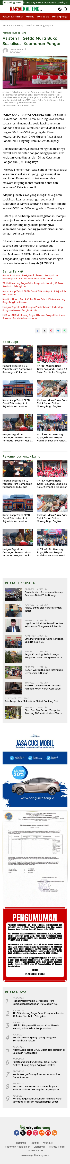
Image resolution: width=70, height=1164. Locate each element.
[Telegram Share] (58, 330)
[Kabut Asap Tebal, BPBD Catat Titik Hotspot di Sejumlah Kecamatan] (18, 388)
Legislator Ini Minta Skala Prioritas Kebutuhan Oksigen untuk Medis (44, 625)
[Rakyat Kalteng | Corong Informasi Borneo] (25, 9)
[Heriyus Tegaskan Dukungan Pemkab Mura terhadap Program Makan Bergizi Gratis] (18, 422)
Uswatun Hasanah (18, 49)
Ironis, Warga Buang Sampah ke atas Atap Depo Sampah (37, 1076)
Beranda (21, 1142)
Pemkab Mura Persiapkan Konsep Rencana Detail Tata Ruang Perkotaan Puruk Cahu (44, 594)
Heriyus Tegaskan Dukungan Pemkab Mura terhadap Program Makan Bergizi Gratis (33, 309)
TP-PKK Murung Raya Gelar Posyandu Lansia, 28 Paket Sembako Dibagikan (33, 285)
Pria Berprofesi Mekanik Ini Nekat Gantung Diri (31, 701)
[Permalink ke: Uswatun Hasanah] (5, 50)
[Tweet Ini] (44, 330)
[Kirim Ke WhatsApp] (64, 330)
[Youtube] (48, 1133)
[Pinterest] (29, 1133)
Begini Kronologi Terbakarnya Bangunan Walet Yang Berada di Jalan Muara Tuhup (43, 656)
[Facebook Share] (37, 330)
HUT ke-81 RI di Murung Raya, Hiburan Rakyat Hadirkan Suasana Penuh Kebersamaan (34, 317)
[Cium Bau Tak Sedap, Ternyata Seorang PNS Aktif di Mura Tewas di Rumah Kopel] (13, 712)
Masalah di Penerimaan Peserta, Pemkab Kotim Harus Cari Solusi (43, 687)
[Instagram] (35, 1133)
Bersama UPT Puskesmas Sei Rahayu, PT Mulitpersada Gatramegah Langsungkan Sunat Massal (36, 1088)
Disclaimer (39, 1146)
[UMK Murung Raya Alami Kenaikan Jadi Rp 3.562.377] (13, 641)
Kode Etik (48, 1142)
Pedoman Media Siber (17, 1146)
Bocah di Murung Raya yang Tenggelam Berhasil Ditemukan (35, 1039)
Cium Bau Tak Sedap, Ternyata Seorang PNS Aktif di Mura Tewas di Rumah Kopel (43, 712)
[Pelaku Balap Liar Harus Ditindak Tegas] (13, 610)
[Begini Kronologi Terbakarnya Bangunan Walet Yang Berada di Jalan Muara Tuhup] (13, 656)
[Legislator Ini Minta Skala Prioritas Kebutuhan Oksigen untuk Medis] (13, 625)
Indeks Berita (35, 1150)
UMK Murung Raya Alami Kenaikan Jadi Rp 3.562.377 (44, 640)
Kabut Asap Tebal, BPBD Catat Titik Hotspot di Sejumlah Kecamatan (34, 293)
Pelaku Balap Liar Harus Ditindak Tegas (43, 609)
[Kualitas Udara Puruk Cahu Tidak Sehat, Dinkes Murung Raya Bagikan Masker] (52, 388)
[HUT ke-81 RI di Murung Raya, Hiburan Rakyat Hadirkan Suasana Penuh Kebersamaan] (52, 422)
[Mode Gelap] (60, 9)
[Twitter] (23, 1133)
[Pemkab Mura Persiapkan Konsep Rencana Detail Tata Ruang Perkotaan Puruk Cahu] (13, 594)
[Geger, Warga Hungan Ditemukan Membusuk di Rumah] (13, 672)
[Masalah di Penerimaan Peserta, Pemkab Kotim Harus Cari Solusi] (13, 688)
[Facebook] (16, 1133)
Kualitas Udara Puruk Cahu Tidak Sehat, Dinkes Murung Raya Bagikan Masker (34, 301)
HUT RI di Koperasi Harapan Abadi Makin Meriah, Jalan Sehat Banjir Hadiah (36, 1027)
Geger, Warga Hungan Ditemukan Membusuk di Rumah (44, 671)
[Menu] (5, 9)
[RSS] (54, 1133)
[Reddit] (42, 1133)
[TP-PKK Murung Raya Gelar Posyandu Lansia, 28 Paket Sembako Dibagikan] (52, 354)
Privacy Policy (57, 1146)
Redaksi (34, 1142)
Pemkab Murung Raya (14, 32)
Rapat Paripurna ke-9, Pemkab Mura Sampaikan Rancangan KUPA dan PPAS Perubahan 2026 (30, 277)
